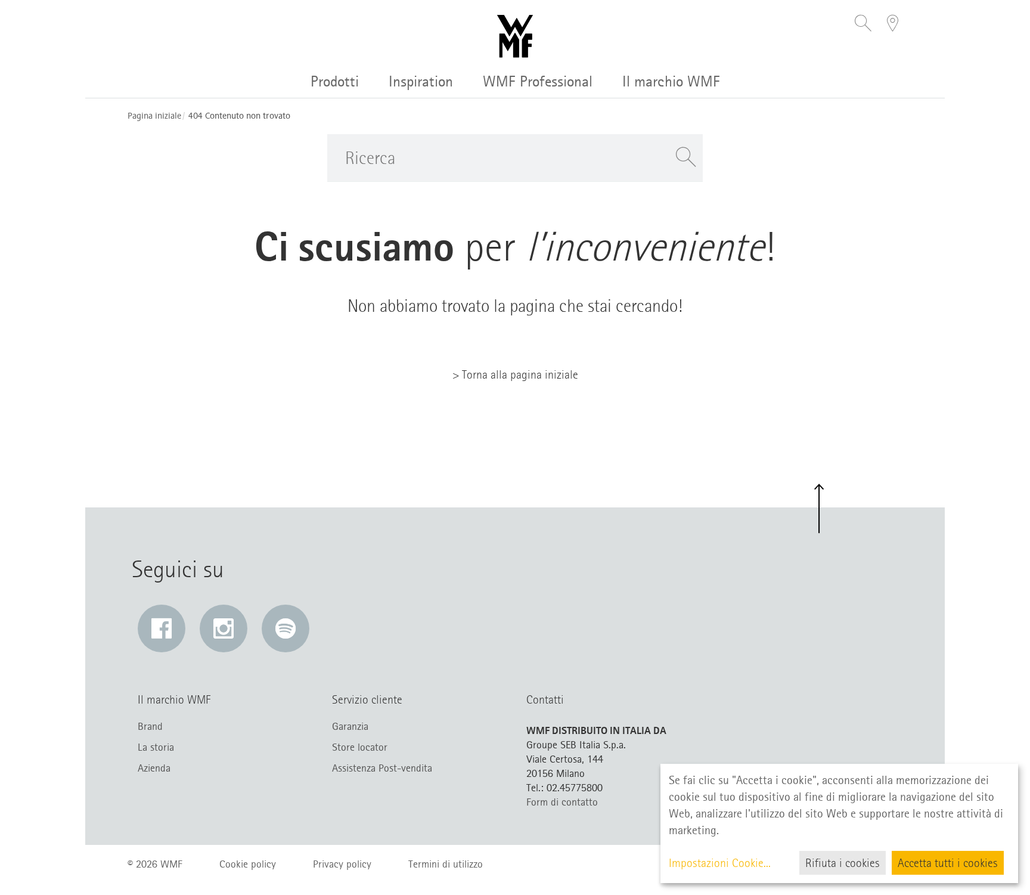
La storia (156, 747)
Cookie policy (247, 864)
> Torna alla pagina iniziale (515, 374)
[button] (863, 24)
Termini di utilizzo (445, 864)
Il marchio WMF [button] (671, 81)
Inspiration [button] (421, 81)
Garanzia (350, 726)
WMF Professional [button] (537, 81)
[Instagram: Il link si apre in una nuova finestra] (223, 628)
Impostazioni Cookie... (720, 863)
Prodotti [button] (335, 81)
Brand (150, 726)
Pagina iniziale (154, 116)
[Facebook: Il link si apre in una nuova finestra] (161, 628)
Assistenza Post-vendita (382, 768)
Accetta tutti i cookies (948, 862)
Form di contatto (562, 802)
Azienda (154, 768)
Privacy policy (342, 864)
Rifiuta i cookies (842, 862)
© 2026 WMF (155, 864)
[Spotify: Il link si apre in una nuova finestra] (285, 628)
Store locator (359, 747)
